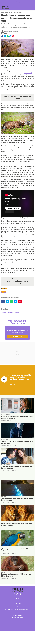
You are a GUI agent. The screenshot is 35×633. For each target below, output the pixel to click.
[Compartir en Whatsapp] (8, 36)
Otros (17, 606)
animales (4, 312)
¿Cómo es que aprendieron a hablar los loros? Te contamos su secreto (15, 550)
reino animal (28, 73)
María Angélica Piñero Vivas (11, 31)
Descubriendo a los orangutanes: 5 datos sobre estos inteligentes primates (16, 575)
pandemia (10, 312)
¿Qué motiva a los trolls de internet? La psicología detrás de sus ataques (17, 442)
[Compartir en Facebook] (2, 36)
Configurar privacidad (18, 617)
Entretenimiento (17, 601)
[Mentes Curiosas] (14, 594)
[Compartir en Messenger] (10, 36)
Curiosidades (18, 12)
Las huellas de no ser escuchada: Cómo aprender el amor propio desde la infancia (17, 417)
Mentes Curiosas (6, 12)
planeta (17, 312)
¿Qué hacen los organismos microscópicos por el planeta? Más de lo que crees (17, 499)
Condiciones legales (17, 615)
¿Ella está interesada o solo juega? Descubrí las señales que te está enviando (17, 468)
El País (3, 292)
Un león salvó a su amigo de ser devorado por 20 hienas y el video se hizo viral (17, 525)
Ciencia (3, 496)
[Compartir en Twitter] (5, 36)
